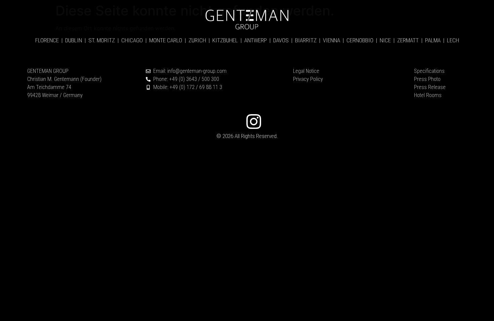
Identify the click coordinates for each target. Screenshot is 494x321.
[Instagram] (253, 121)
